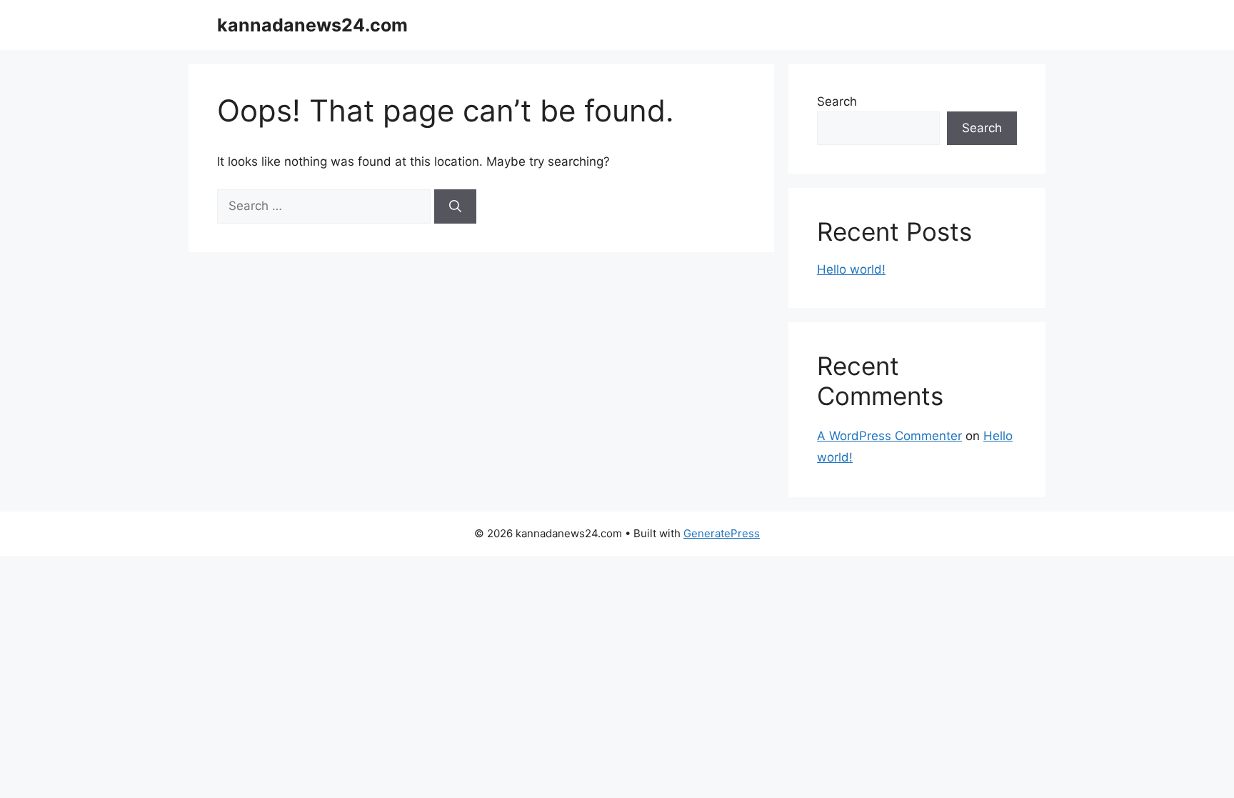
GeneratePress (721, 533)
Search (837, 101)
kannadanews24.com (312, 25)
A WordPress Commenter (889, 436)
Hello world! (851, 269)
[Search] (455, 206)
